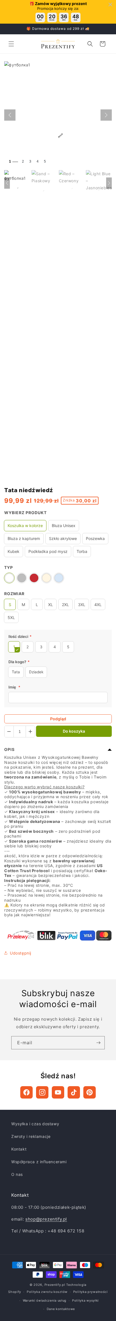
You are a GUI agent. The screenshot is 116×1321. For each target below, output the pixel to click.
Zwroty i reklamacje (30, 1136)
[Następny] (106, 115)
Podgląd (58, 718)
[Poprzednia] (9, 115)
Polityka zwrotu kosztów (47, 1292)
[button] (11, 44)
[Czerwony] (34, 578)
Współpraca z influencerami (39, 1161)
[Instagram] (42, 1092)
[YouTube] (58, 1092)
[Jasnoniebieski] (59, 578)
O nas (17, 1174)
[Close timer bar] (110, 4)
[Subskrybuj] (98, 1042)
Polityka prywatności (90, 1292)
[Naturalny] (46, 578)
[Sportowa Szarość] (22, 578)
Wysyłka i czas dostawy (35, 1123)
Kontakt (18, 1149)
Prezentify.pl (54, 1285)
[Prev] (7, 183)
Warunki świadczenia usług (45, 1300)
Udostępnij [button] (20, 953)
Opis (9, 749)
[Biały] (9, 578)
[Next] (109, 183)
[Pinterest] (89, 1092)
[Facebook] (26, 1092)
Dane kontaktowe (61, 1309)
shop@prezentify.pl (46, 1219)
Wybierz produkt (25, 512)
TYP (8, 567)
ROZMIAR (14, 593)
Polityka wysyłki (85, 1300)
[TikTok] (74, 1092)
